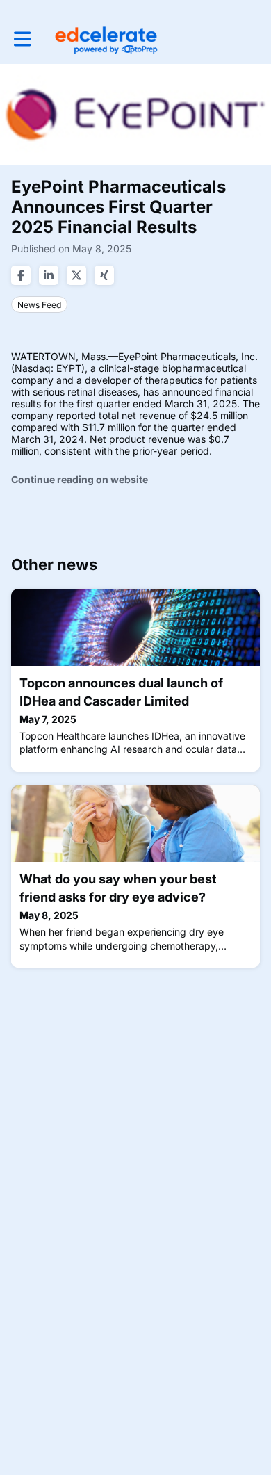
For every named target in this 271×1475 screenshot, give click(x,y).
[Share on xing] (104, 275)
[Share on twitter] (76, 275)
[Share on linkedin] (48, 275)
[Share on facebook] (21, 275)
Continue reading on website (79, 479)
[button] (22, 38)
